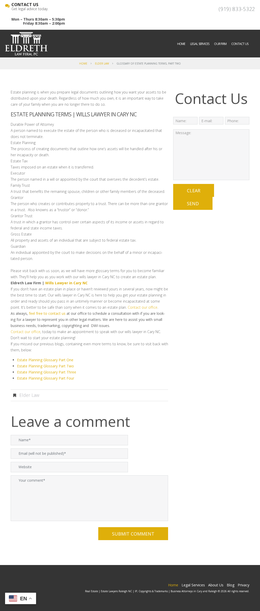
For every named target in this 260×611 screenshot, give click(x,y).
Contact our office (142, 307)
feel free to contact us (47, 313)
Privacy (243, 585)
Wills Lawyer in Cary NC (106, 114)
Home (181, 44)
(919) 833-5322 (237, 9)
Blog (230, 585)
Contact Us (239, 44)
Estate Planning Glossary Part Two (45, 366)
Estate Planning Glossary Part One (45, 359)
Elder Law (102, 63)
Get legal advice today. (29, 7)
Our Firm (220, 44)
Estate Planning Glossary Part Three (46, 372)
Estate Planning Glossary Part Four (45, 378)
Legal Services (199, 44)
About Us (215, 585)
